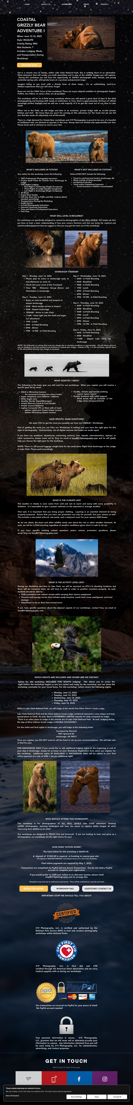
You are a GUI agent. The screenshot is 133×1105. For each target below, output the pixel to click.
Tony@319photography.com (44, 533)
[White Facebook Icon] (79, 1079)
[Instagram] (105, 1079)
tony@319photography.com (85, 438)
